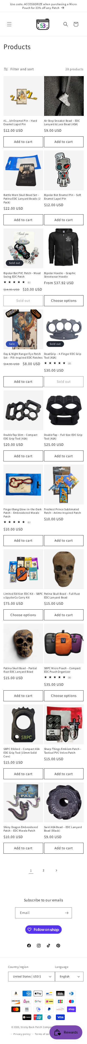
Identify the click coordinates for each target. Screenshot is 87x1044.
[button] (9, 24)
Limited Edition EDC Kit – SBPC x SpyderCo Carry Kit (23, 595)
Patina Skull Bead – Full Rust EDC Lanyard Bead (62, 595)
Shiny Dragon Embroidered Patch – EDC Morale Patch (20, 829)
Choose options (64, 300)
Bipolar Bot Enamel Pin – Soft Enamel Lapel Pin (62, 196)
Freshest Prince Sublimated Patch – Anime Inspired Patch (62, 511)
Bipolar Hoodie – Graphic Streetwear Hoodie (60, 275)
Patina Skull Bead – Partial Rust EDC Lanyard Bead (20, 670)
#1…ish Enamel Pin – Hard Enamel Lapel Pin (20, 122)
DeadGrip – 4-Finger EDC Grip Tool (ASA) (62, 355)
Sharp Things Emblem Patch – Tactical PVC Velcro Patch (62, 750)
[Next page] (56, 870)
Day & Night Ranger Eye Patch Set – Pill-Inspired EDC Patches (23, 355)
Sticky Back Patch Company (37, 1026)
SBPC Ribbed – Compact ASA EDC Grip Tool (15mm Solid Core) (21, 752)
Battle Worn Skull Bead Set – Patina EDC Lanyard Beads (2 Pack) (21, 198)
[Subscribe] (66, 912)
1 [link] (31, 870)
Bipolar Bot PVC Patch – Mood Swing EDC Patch (22, 275)
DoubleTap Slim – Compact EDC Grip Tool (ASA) (20, 436)
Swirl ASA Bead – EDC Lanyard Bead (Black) (63, 829)
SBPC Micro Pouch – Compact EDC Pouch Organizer (62, 670)
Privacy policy (22, 1034)
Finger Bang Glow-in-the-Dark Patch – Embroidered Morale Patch (22, 512)
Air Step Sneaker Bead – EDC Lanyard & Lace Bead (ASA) (62, 122)
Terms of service (44, 1034)
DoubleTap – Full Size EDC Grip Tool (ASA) (63, 436)
